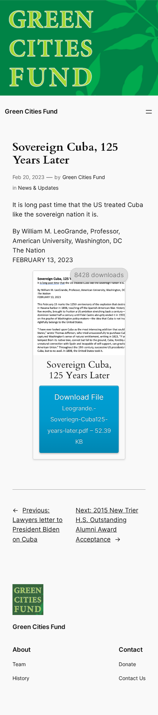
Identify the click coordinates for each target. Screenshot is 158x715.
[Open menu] (148, 111)
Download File (79, 418)
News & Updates (38, 188)
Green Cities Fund (31, 111)
